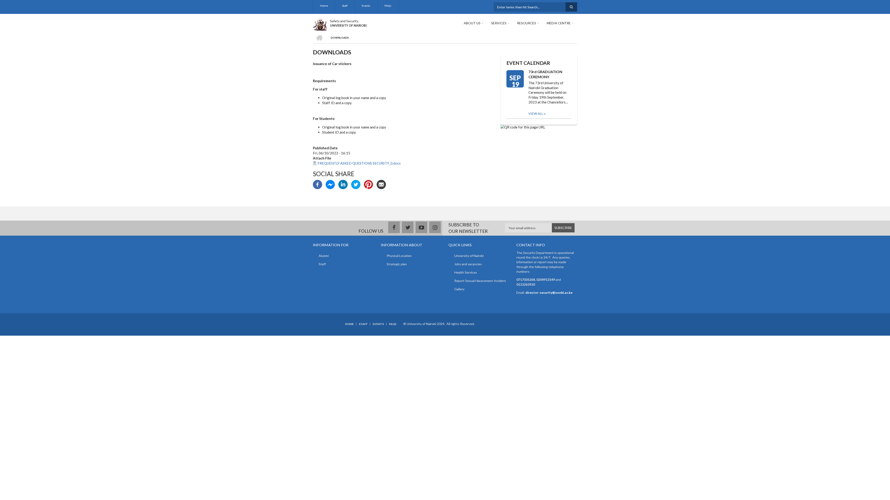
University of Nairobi (469, 256)
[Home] (320, 24)
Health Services (465, 272)
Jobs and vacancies (468, 264)
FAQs (388, 5)
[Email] (381, 184)
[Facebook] (317, 184)
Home (324, 5)
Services (498, 23)
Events (366, 5)
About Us (472, 23)
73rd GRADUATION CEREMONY (545, 74)
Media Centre (559, 23)
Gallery (459, 289)
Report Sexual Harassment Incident (480, 281)
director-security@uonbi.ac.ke (548, 292)
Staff (345, 5)
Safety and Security (344, 21)
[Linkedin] (343, 184)
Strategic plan (397, 264)
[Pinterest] (368, 184)
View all (535, 114)
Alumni (324, 256)
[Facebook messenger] (330, 184)
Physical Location (399, 256)
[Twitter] (355, 184)
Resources (526, 23)
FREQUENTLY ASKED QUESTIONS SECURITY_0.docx (359, 163)
